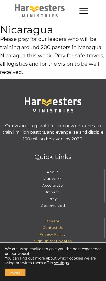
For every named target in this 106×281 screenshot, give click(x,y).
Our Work (52, 179)
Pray (53, 199)
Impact (52, 192)
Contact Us (53, 228)
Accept (15, 272)
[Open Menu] (84, 11)
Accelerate (52, 185)
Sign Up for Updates (53, 241)
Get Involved (53, 206)
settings (61, 263)
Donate (53, 221)
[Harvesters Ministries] (40, 11)
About (52, 172)
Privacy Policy (53, 234)
